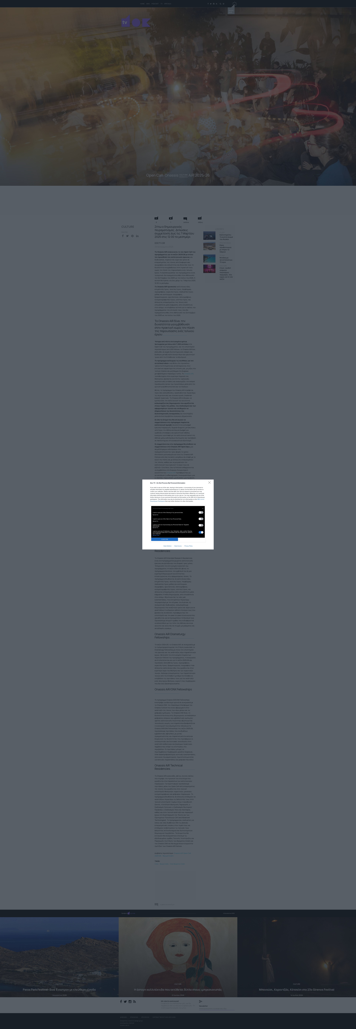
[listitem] (178, 508)
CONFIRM (164, 539)
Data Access (178, 546)
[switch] (201, 512)
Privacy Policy (188, 546)
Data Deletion (168, 546)
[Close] (210, 483)
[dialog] (178, 514)
